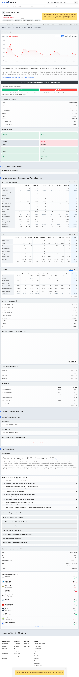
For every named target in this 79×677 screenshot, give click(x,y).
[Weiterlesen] (76, 481)
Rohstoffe (42, 6)
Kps (6, 613)
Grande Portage (9, 604)
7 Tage (23, 477)
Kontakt (26, 644)
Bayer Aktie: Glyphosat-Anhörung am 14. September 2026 (20, 499)
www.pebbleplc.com (55, 459)
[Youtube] (22, 633)
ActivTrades (37, 646)
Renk (6, 608)
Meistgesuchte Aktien (22, 6)
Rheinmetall (8, 581)
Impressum (5, 644)
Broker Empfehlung (39, 644)
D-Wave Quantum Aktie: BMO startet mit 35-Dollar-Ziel (19, 502)
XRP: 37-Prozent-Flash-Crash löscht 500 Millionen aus (19, 481)
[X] (19, 633)
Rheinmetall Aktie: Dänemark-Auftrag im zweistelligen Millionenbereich (23, 497)
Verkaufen (59, 90)
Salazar (7, 599)
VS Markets (37, 663)
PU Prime (36, 658)
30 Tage (28, 477)
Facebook (17, 651)
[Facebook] (15, 633)
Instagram (17, 653)
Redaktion (17, 644)
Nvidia (7, 618)
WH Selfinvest (38, 666)
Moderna (7, 576)
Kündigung (27, 646)
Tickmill (36, 661)
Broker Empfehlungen (53, 6)
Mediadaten (5, 646)
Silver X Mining (9, 585)
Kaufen (21, 90)
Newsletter (4, 658)
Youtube (16, 646)
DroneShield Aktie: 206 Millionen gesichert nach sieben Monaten (22, 486)
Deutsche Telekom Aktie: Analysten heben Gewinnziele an (20, 483)
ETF (36, 6)
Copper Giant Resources (11, 595)
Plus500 (36, 656)
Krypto (31, 6)
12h (17, 477)
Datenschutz (5, 651)
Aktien (7, 6)
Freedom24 (37, 651)
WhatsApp (17, 656)
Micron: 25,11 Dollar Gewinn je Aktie (15, 491)
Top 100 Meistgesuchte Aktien (40, 627)
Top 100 (14, 6)
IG (34, 653)
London (22, 17)
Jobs (3, 656)
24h (20, 477)
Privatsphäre (5, 653)
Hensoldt (7, 590)
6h (14, 477)
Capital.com (37, 649)
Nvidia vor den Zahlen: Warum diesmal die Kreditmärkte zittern (21, 489)
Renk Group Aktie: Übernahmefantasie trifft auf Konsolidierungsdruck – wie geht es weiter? (28, 507)
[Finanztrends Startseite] (8, 3)
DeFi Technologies (10, 622)
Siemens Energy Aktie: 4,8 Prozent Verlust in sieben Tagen (20, 494)
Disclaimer (4, 649)
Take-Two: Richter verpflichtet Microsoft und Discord (19, 505)
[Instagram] (25, 633)
